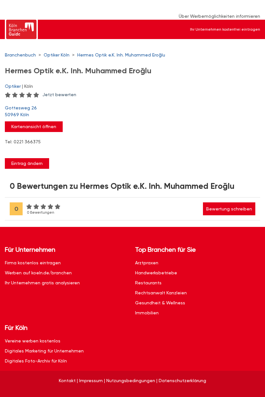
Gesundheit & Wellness (160, 302)
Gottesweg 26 (21, 111)
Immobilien (147, 312)
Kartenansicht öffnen (33, 126)
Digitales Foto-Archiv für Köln (36, 360)
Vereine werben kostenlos (32, 340)
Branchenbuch (20, 54)
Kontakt (67, 380)
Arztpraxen (146, 262)
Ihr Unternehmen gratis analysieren (42, 282)
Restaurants (148, 282)
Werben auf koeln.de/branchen (38, 272)
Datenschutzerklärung (182, 380)
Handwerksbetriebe (156, 272)
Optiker (13, 86)
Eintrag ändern (27, 163)
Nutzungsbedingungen (130, 380)
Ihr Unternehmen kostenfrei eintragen (225, 29)
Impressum (91, 380)
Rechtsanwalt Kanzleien (161, 292)
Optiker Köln (56, 54)
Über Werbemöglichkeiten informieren (219, 16)
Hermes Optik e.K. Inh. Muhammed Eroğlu (121, 54)
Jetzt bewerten (59, 94)
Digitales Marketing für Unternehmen (44, 350)
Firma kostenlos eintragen (33, 262)
